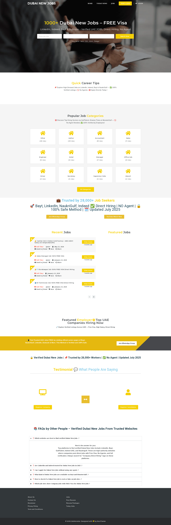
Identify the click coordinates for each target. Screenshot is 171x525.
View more (88, 242)
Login (140, 3)
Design (96, 41)
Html (91, 41)
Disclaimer (31, 503)
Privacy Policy (33, 506)
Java (82, 41)
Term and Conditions (35, 509)
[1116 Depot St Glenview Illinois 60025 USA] (101, 36)
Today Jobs (70, 506)
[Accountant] (75, 36)
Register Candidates (128, 407)
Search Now (124, 36)
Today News (102, 3)
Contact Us (32, 500)
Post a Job (125, 3)
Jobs (113, 3)
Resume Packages (72, 503)
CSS (86, 41)
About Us (31, 497)
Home (90, 3)
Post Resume (71, 500)
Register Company (43, 407)
